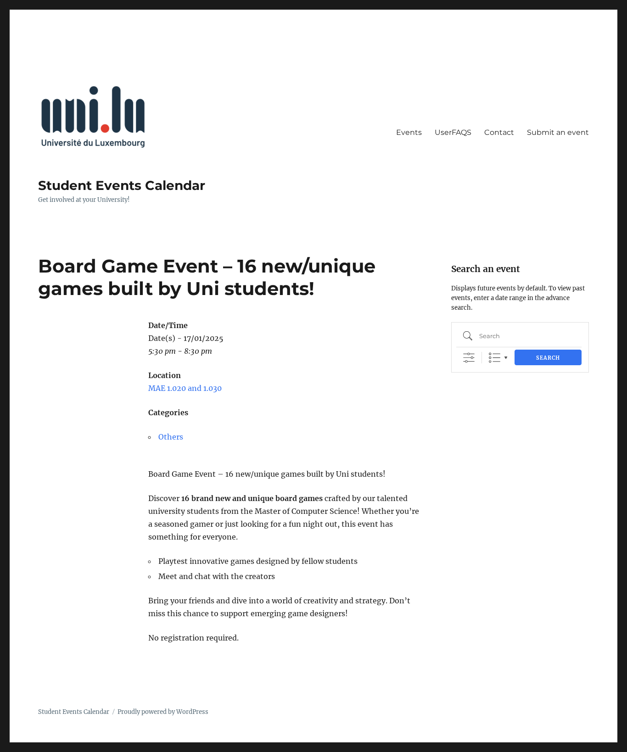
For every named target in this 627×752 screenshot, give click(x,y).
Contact (499, 132)
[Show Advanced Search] (469, 357)
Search (548, 358)
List (494, 357)
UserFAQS (453, 132)
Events (409, 132)
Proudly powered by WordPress (163, 712)
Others (170, 436)
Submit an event (558, 132)
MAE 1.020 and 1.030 (185, 388)
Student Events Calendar (121, 185)
